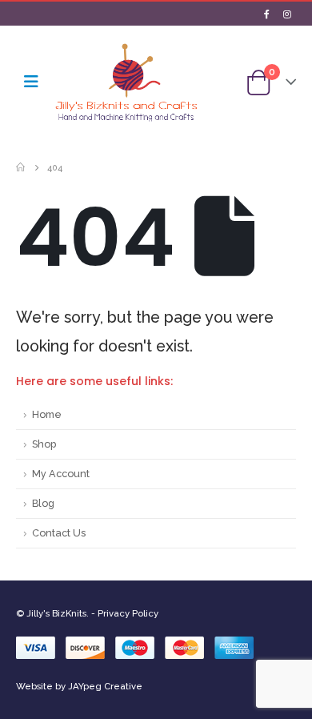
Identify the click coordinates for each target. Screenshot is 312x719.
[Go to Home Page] (20, 167)
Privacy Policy (128, 613)
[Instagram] (287, 13)
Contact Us (59, 533)
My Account (61, 474)
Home (47, 414)
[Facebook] (266, 13)
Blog (43, 503)
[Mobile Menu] (31, 81)
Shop (44, 444)
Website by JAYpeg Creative (79, 686)
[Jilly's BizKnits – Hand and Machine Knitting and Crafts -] (126, 82)
